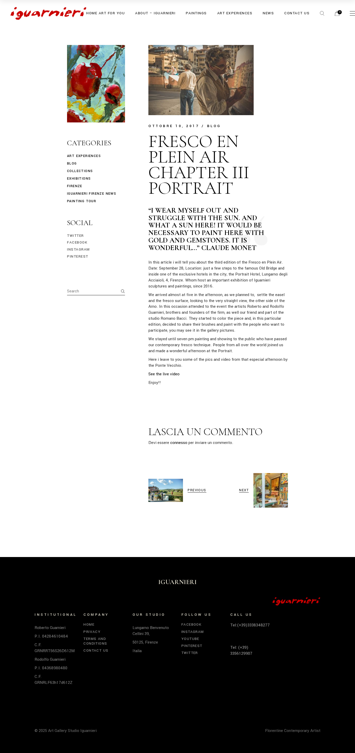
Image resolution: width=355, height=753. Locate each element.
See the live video (164, 374)
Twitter (75, 235)
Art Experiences (84, 156)
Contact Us (95, 650)
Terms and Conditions (95, 641)
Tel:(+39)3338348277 (250, 625)
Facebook (77, 242)
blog (214, 125)
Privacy (92, 631)
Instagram (78, 249)
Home (88, 624)
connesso (178, 443)
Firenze (74, 186)
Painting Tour (81, 201)
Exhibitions (79, 178)
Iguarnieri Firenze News (91, 193)
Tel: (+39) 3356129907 (241, 650)
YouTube (190, 638)
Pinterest (77, 256)
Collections (80, 171)
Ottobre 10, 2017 (173, 125)
